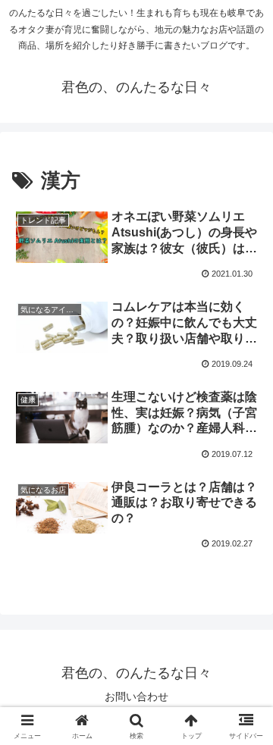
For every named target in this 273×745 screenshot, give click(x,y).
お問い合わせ (136, 696)
